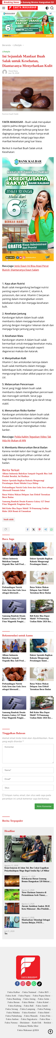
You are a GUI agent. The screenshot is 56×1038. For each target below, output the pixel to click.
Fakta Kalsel (42, 1002)
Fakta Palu (45, 1016)
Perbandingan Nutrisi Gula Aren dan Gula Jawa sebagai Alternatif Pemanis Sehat (27, 488)
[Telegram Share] (45, 529)
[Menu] (4, 8)
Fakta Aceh (11, 996)
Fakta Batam (14, 1002)
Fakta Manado (31, 1016)
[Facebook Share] (27, 529)
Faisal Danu (13, 71)
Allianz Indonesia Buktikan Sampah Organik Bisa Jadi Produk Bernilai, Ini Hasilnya (27, 474)
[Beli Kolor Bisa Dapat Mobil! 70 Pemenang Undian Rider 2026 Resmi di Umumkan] (42, 606)
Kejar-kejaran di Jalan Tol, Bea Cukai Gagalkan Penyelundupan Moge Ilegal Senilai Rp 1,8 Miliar (26, 869)
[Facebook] (17, 983)
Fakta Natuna (11, 1023)
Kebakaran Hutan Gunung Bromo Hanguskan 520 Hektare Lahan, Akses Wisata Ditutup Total (36, 880)
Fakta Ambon (12, 1019)
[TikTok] (39, 983)
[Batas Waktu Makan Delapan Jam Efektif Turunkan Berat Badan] (42, 578)
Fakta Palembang (14, 1016)
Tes (5, 933)
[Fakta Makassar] (22, 8)
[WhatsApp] (34, 983)
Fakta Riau (45, 1019)
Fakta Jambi (42, 1006)
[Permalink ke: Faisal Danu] (4, 71)
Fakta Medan (28, 1002)
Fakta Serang (12, 1009)
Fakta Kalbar (13, 992)
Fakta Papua (24, 996)
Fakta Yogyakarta (29, 1019)
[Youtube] (28, 983)
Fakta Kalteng (14, 1006)
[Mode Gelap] (47, 8)
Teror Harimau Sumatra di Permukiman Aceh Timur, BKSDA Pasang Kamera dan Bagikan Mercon (35, 894)
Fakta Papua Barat (41, 996)
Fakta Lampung (27, 1009)
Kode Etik (36, 1023)
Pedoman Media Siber (28, 1026)
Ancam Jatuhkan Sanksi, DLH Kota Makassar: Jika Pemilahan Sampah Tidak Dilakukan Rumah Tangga (36, 907)
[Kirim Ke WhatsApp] (51, 529)
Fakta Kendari (29, 1012)
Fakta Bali (28, 1006)
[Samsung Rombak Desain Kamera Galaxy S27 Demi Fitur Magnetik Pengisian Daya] (14, 606)
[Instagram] (22, 983)
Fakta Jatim (43, 999)
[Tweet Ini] (33, 529)
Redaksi (47, 1023)
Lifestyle (6, 51)
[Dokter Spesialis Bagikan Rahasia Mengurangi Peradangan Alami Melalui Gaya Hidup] (42, 549)
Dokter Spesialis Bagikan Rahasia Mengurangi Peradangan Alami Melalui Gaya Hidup (23, 481)
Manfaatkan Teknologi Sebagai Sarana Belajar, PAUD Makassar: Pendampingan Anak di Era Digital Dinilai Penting (36, 921)
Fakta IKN (44, 992)
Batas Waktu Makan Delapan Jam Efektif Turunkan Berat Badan (26, 495)
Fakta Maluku (13, 1012)
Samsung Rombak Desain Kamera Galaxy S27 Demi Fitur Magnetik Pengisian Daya (26, 502)
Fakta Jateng (29, 999)
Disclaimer (25, 1023)
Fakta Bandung (14, 999)
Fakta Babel (43, 1012)
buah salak (9, 519)
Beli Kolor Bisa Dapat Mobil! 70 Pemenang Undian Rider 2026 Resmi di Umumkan (25, 509)
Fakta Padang (44, 1009)
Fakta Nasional (29, 992)
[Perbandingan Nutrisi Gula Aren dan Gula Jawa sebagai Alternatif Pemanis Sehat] (14, 578)
